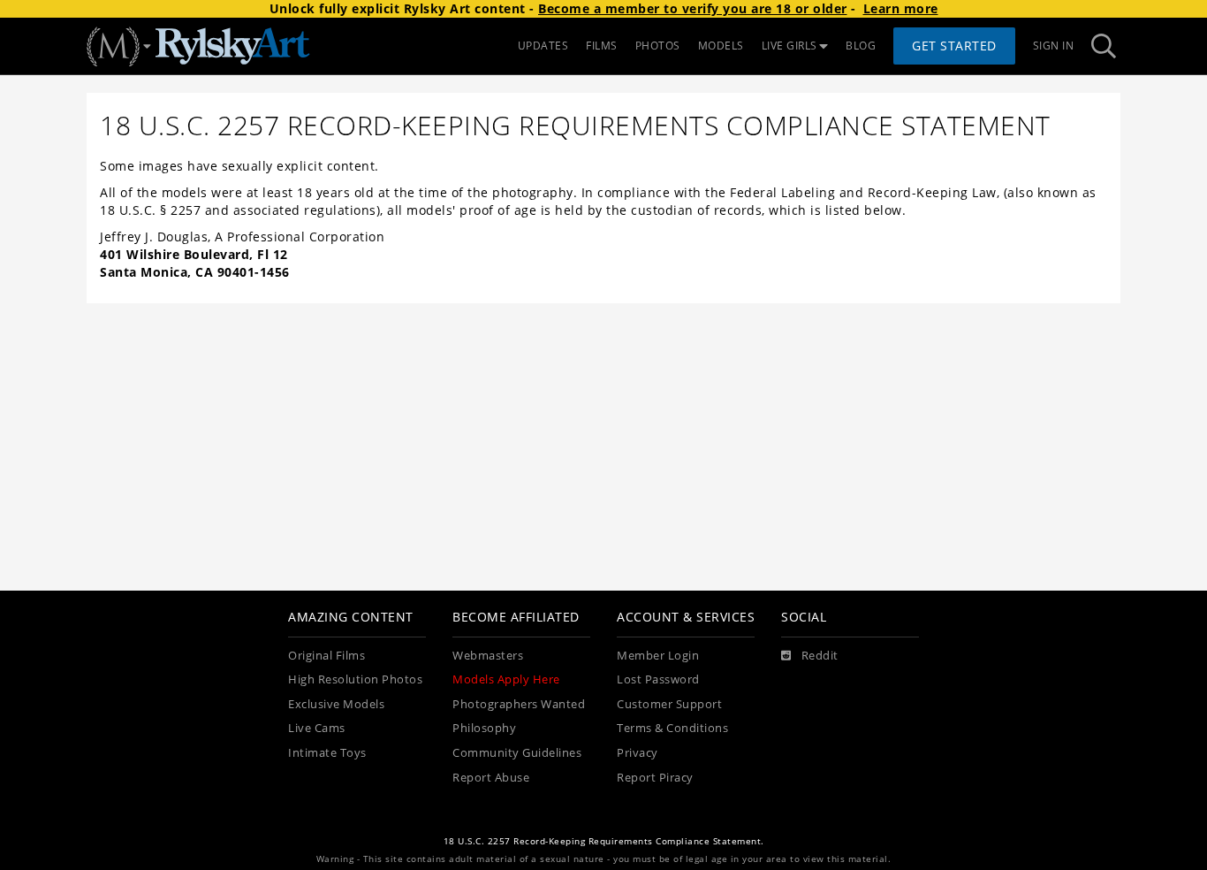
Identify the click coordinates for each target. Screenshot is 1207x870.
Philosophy (484, 728)
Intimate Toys (327, 752)
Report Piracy (655, 777)
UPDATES (543, 45)
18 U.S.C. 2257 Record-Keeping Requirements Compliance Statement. (604, 841)
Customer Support (669, 704)
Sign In (1053, 45)
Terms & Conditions (672, 728)
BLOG (861, 45)
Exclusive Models (336, 704)
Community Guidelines (516, 752)
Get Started (954, 45)
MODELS (721, 45)
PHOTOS (657, 45)
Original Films (326, 655)
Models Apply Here (506, 679)
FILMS (602, 45)
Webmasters (487, 655)
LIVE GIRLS (789, 45)
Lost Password (658, 679)
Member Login (658, 655)
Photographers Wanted (518, 704)
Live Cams (316, 728)
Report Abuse (490, 777)
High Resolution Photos (355, 679)
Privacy (637, 752)
